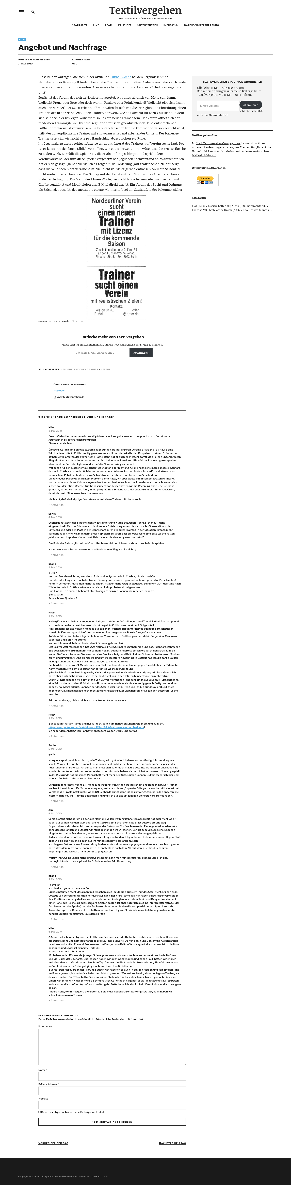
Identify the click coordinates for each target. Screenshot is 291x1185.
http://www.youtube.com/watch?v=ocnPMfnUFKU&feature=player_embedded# (96, 727)
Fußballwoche (120, 77)
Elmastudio (102, 1176)
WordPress (72, 1176)
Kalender (125, 25)
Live (96, 25)
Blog (22, 39)
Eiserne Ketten (217, 206)
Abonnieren (141, 352)
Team (108, 25)
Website (43, 1098)
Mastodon (59, 390)
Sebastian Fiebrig (74, 384)
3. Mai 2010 (25, 63)
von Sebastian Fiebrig (34, 59)
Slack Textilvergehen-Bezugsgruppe (218, 143)
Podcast (197, 210)
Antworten (57, 505)
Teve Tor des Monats (256, 210)
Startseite (80, 25)
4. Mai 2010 (55, 431)
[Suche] (33, 12)
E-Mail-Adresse (48, 1084)
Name (42, 1070)
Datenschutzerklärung (201, 25)
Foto (236, 206)
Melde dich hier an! (204, 155)
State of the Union (220, 210)
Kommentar (46, 1026)
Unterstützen (147, 25)
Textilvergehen (145, 10)
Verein (105, 369)
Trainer (92, 369)
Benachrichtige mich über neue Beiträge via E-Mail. (72, 1112)
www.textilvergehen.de (70, 397)
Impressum (171, 25)
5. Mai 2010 (55, 616)
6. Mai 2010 (55, 932)
